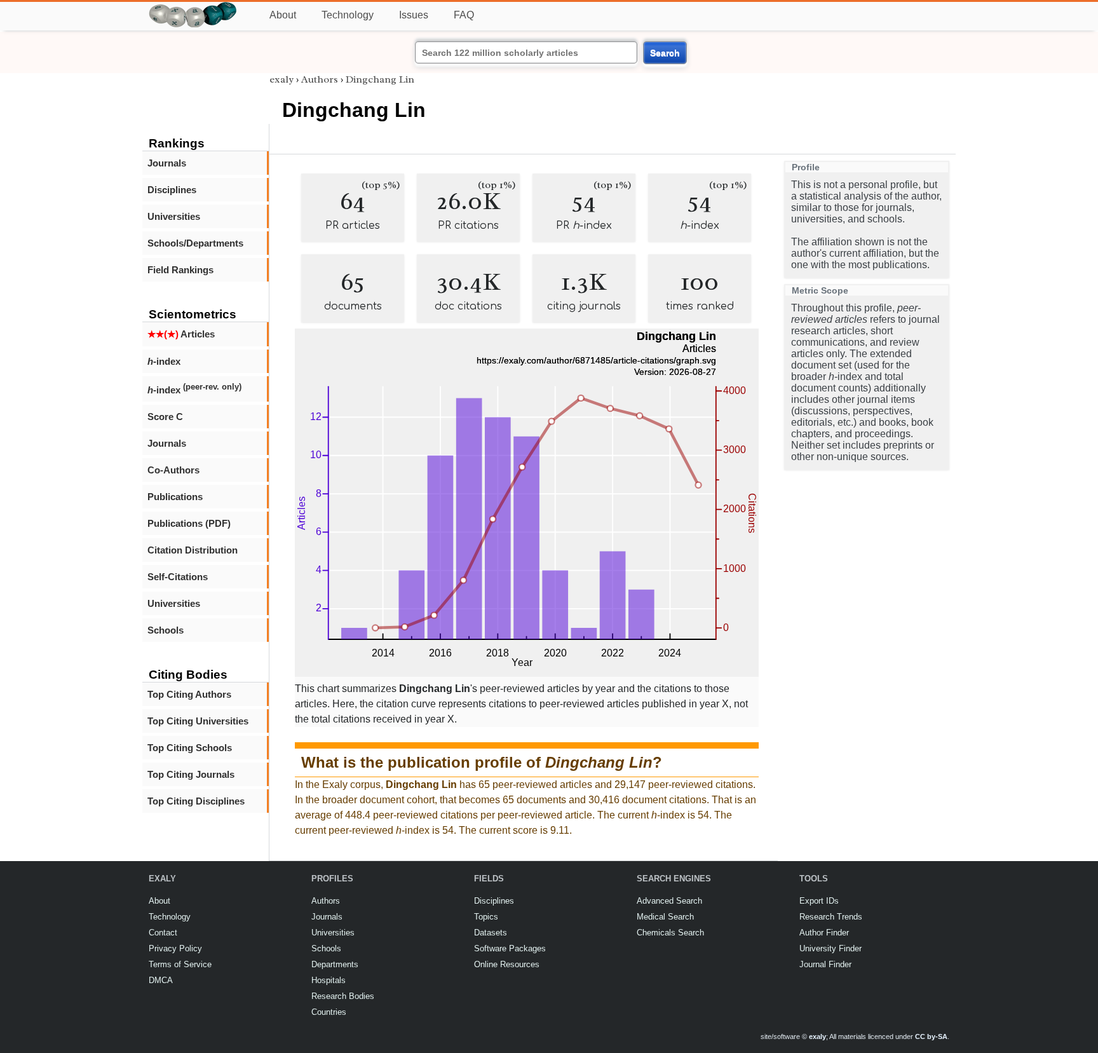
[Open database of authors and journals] (193, 7)
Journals (166, 163)
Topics (486, 916)
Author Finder (824, 932)
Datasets (490, 932)
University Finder (830, 948)
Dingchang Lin (380, 79)
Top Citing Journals (190, 774)
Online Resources (506, 964)
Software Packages (510, 948)
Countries (328, 1012)
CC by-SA (931, 1036)
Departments (334, 964)
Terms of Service (180, 964)
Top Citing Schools (189, 747)
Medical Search (665, 916)
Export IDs (819, 901)
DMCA (161, 980)
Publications (175, 496)
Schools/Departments (195, 243)
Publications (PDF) (189, 523)
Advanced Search (669, 901)
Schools (165, 630)
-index (163, 361)
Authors (319, 79)
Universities (173, 216)
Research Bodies (342, 996)
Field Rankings (180, 269)
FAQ (464, 15)
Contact (163, 932)
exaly (281, 79)
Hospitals (328, 980)
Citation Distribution (192, 550)
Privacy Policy (175, 948)
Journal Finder (825, 964)
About (282, 15)
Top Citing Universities (197, 721)
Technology (348, 15)
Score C (165, 416)
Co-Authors (173, 470)
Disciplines (171, 189)
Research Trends (830, 916)
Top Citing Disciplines (196, 801)
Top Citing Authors (189, 694)
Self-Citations (177, 576)
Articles (181, 334)
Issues (413, 15)
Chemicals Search (670, 932)
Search (665, 53)
